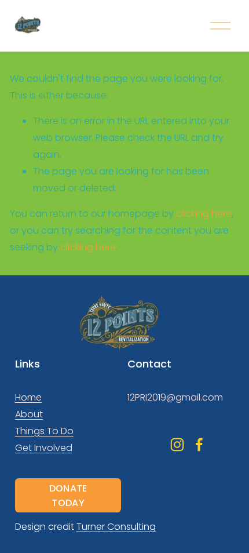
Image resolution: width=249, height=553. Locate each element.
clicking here (204, 213)
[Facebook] (199, 445)
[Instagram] (177, 445)
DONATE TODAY (68, 496)
